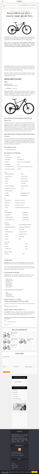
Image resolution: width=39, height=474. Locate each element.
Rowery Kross (15, 390)
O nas (12, 462)
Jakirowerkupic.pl (22, 434)
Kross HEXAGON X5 (14, 339)
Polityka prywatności (14, 467)
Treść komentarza (6, 356)
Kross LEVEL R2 (14, 345)
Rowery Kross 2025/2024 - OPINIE (14, 5)
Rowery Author (15, 394)
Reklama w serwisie (14, 465)
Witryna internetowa (28, 366)
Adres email (16, 366)
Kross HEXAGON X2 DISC (30, 339)
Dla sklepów (13, 463)
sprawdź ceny (14, 88)
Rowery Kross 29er (26, 11)
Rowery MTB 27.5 (8, 324)
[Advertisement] (19, 420)
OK (34, 472)
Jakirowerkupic (19, 18)
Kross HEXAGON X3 (14, 333)
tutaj (9, 472)
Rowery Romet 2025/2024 (17, 398)
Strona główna (5, 5)
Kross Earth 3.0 (29, 314)
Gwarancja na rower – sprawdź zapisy (17, 455)
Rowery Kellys (15, 392)
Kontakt (12, 468)
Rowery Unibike (15, 396)
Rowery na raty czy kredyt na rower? (17, 453)
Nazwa (4, 366)
